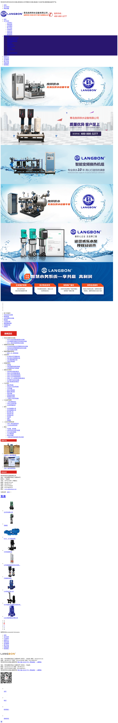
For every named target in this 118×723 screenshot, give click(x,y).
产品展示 (6, 36)
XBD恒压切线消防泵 (13, 371)
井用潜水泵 (10, 415)
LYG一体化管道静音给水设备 (15, 343)
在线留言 (9, 29)
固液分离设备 (11, 391)
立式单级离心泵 (11, 410)
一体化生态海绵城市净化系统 (15, 437)
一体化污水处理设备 (13, 398)
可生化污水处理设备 (13, 386)
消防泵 (6, 326)
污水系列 (9, 48)
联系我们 (6, 64)
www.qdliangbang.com (10, 489)
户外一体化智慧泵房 (13, 423)
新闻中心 (6, 56)
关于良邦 (6, 6)
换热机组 (6, 316)
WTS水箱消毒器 (11, 432)
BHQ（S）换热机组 (12, 353)
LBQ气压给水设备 (12, 349)
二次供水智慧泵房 (12, 53)
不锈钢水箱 (7, 325)
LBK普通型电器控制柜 (13, 366)
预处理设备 (10, 385)
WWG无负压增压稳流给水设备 (16, 339)
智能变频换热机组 (12, 41)
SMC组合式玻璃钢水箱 (13, 358)
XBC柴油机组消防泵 (13, 381)
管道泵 (9, 417)
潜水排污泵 (10, 413)
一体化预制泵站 (11, 401)
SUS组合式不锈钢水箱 (13, 356)
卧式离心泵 (10, 412)
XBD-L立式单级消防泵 (13, 373)
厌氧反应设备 (11, 395)
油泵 (8, 418)
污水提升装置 (11, 49)
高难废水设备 (11, 396)
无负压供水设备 (8, 314)
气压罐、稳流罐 (11, 428)
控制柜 (9, 364)
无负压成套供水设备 (13, 37)
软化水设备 (10, 435)
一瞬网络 (39, 662)
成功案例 (9, 26)
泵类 (8, 51)
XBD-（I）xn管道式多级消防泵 (16, 378)
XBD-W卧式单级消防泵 (13, 375)
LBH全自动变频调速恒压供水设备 (16, 348)
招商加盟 (9, 32)
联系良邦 (9, 34)
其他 (8, 54)
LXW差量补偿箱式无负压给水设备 (17, 341)
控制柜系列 (10, 44)
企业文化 (9, 31)
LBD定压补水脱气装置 (13, 430)
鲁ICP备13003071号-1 (24, 662)
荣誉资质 (9, 24)
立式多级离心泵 (11, 408)
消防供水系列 (11, 46)
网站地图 (6, 8)
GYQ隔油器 (10, 433)
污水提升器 (7, 321)
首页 (5, 5)
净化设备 (9, 393)
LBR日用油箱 (11, 361)
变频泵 (9, 420)
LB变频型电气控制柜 (13, 368)
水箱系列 (9, 43)
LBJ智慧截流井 (11, 405)
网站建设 (32, 662)
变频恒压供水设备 (12, 39)
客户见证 (9, 27)
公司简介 (9, 22)
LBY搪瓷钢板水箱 (12, 359)
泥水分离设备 (11, 390)
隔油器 (6, 319)
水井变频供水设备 (9, 318)
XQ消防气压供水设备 (13, 380)
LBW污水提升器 (11, 403)
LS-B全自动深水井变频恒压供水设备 (17, 346)
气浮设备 (9, 388)
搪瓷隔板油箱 (8, 323)
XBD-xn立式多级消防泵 (14, 376)
